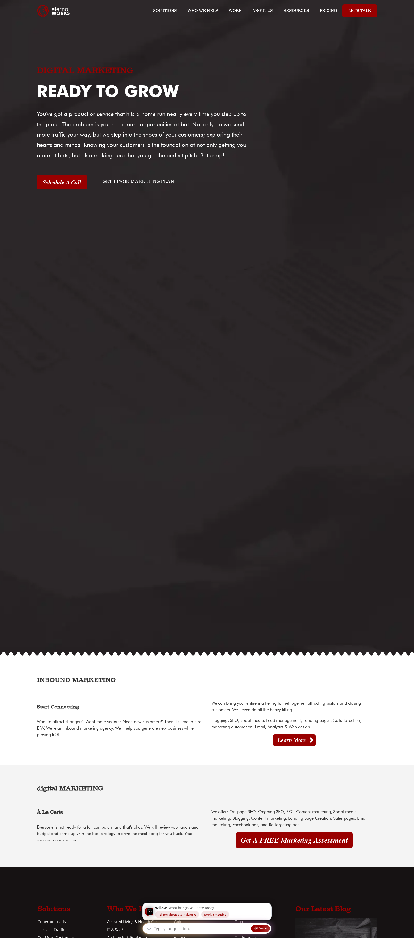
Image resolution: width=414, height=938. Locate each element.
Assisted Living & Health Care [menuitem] (133, 921)
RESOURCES (296, 10)
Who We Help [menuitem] (131, 909)
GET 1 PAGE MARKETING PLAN (138, 182)
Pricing (328, 10)
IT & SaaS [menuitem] (115, 929)
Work (235, 10)
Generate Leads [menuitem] (51, 921)
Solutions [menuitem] (53, 909)
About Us (262, 10)
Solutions (165, 10)
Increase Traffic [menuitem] (51, 929)
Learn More (291, 740)
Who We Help (202, 10)
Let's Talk (359, 10)
